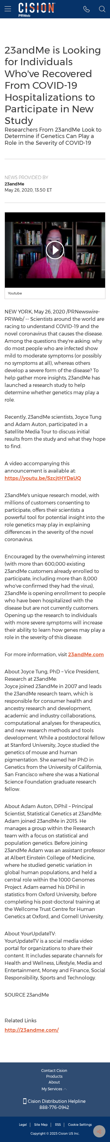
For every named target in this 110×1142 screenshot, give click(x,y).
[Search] (102, 9)
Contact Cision (54, 1070)
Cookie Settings (80, 1125)
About (54, 1082)
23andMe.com (86, 654)
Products (54, 1076)
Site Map (41, 1125)
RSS (58, 1125)
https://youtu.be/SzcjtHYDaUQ (43, 478)
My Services (52, 1089)
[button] (55, 250)
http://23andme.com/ (32, 1030)
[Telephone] (86, 9)
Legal (23, 1125)
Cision (63, 1134)
